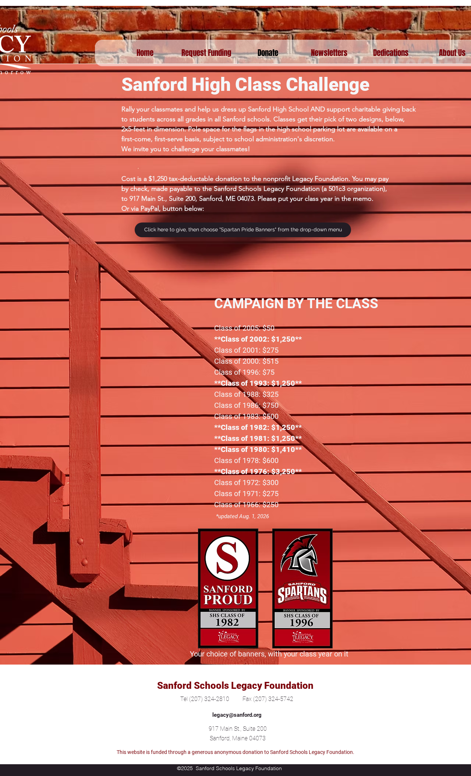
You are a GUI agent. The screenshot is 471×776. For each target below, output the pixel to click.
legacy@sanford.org (237, 715)
